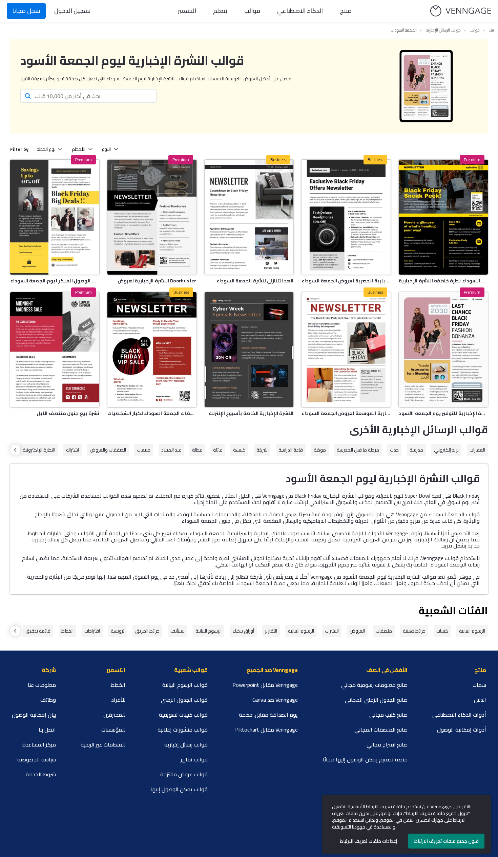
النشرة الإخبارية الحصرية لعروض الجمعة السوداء (346, 280)
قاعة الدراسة (290, 449)
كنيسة (239, 449)
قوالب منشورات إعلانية (183, 729)
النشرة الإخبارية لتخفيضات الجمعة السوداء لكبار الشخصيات (151, 413)
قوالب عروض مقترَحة (184, 774)
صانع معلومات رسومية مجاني (374, 685)
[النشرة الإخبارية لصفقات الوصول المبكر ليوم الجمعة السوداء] (54, 217)
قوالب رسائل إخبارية (186, 744)
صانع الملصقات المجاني (381, 729)
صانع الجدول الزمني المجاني (376, 700)
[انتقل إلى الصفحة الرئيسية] (460, 11)
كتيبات (442, 630)
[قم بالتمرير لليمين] (15, 450)
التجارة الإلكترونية (39, 449)
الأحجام (78, 149)
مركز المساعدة (39, 744)
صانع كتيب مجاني (388, 715)
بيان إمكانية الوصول (34, 715)
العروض (357, 630)
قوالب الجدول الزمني (184, 700)
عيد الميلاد (171, 449)
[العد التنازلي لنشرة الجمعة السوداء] (249, 217)
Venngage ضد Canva (275, 700)
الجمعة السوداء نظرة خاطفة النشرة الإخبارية (443, 280)
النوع (106, 149)
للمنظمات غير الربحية (103, 744)
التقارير (271, 630)
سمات (479, 685)
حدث (394, 449)
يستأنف (177, 630)
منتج (346, 10)
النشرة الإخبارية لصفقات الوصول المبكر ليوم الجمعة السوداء (54, 280)
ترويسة (117, 630)
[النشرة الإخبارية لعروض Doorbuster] (151, 217)
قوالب (252, 10)
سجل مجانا (26, 10)
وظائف (48, 700)
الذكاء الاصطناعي (300, 10)
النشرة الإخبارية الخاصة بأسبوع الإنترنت (251, 413)
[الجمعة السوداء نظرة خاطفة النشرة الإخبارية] (443, 217)
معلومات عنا (42, 685)
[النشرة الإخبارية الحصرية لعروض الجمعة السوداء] (346, 217)
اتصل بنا (47, 729)
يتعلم (220, 10)
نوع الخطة (46, 149)
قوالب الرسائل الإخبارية (443, 30)
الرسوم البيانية (472, 630)
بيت (491, 30)
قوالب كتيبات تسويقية (183, 715)
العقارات (477, 449)
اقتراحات (92, 630)
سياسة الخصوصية (36, 759)
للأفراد (118, 700)
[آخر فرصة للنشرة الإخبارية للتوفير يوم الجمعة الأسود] (443, 349)
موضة (320, 449)
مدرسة (416, 449)
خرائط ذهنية (414, 630)
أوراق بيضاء (243, 630)
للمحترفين (114, 715)
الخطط (67, 630)
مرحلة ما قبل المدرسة (358, 449)
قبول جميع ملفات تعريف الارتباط (446, 841)
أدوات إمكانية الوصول (461, 729)
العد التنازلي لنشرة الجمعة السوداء (254, 280)
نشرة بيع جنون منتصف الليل (68, 413)
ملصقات (384, 630)
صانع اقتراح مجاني (387, 744)
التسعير (187, 10)
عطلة (197, 449)
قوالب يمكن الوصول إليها (179, 789)
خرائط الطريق (147, 630)
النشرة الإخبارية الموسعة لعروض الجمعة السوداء (346, 413)
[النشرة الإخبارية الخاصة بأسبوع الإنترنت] (249, 349)
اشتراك (72, 449)
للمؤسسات (113, 729)
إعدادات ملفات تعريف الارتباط (368, 841)
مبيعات (143, 449)
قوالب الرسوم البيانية (185, 685)
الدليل (480, 700)
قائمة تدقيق (37, 630)
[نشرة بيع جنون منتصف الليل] (54, 349)
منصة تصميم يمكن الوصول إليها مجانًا (365, 759)
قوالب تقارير (194, 759)
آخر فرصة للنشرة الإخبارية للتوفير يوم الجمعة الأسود (443, 413)
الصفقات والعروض (108, 449)
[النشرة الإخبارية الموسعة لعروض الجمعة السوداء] (346, 349)
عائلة (217, 449)
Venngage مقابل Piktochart (266, 729)
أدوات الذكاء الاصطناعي (459, 715)
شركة (262, 449)
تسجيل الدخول (72, 10)
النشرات (332, 630)
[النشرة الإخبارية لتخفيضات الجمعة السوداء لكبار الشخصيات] (151, 349)
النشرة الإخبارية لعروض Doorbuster (157, 280)
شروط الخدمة (41, 774)
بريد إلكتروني (446, 449)
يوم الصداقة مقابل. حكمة (268, 715)
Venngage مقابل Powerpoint (265, 685)
